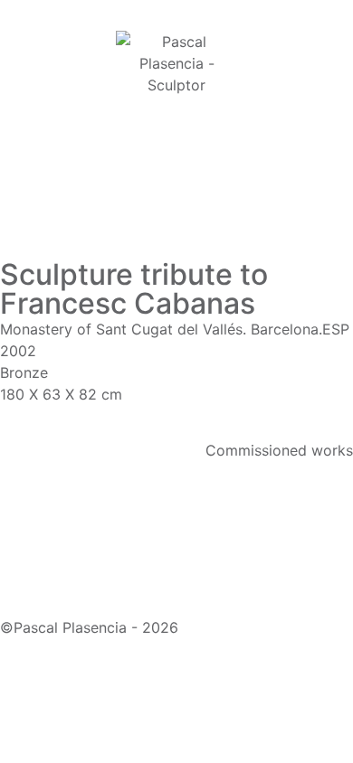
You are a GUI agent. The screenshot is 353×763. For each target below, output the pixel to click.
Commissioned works (279, 450)
